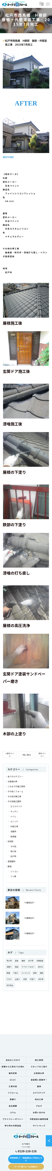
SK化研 (40, 979)
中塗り (32, 979)
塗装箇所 (11, 861)
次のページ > (42, 754)
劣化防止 (10, 985)
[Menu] (48, 4)
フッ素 (13, 876)
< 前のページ (9, 754)
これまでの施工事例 (16, 786)
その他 (13, 846)
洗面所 (13, 831)
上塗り (17, 979)
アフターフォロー (28, 967)
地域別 (10, 841)
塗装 (16, 961)
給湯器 (13, 836)
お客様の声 (12, 781)
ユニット (14, 821)
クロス (9, 979)
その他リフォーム (15, 791)
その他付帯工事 (14, 796)
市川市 (13, 851)
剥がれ (40, 967)
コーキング (26, 973)
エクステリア (16, 806)
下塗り (15, 973)
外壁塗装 (40, 961)
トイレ (13, 816)
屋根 (10, 866)
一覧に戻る (26, 754)
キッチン (14, 811)
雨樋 (8, 973)
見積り (9, 967)
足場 (25, 979)
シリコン (14, 871)
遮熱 (41, 973)
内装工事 (14, 826)
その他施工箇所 (14, 801)
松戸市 (13, 856)
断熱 (35, 973)
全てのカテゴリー (15, 776)
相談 (16, 967)
